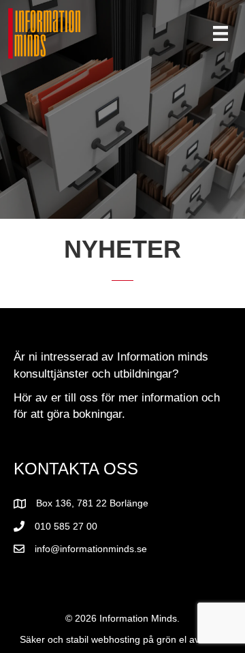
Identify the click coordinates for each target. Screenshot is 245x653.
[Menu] (220, 33)
